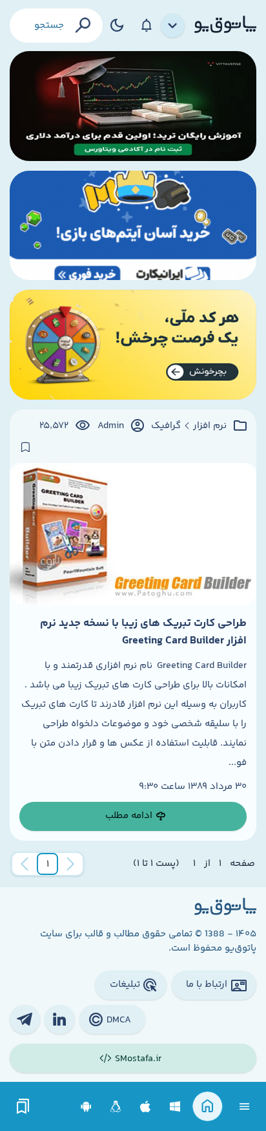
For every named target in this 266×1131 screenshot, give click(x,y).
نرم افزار (210, 426)
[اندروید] (86, 1106)
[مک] (145, 1106)
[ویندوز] (175, 1106)
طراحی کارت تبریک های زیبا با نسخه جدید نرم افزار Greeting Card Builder (143, 632)
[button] (48, 864)
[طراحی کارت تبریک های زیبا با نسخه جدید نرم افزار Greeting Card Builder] (133, 534)
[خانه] (207, 1107)
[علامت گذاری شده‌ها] (23, 1107)
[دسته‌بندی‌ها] (173, 26)
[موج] (133, 106)
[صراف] (133, 345)
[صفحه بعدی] (24, 864)
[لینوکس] (115, 1106)
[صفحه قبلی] (70, 864)
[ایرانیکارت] (133, 226)
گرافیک (166, 426)
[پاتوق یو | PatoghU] (225, 25)
